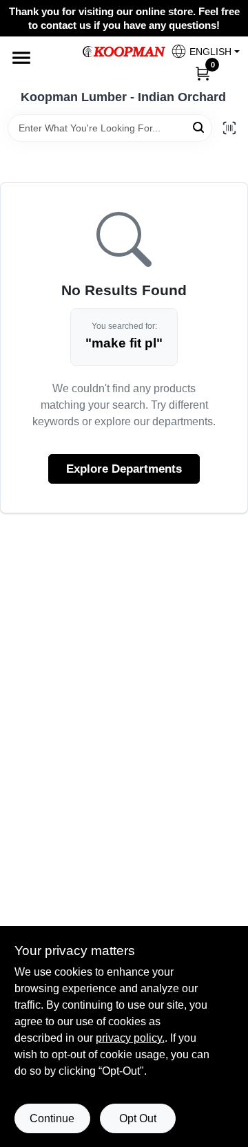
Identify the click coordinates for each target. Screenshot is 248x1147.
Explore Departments (124, 468)
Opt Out (137, 1118)
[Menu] (21, 58)
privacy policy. (130, 1038)
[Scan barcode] (229, 128)
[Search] (199, 127)
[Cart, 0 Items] (202, 72)
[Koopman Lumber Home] (124, 51)
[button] (200, 51)
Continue (52, 1118)
